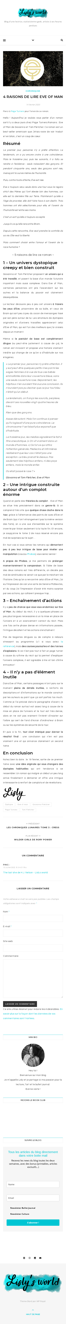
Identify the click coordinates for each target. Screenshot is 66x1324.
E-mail (7, 926)
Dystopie (9, 805)
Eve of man (23, 805)
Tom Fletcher (28, 810)
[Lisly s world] (33, 13)
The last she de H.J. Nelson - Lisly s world (25, 872)
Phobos (31, 554)
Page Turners (17, 111)
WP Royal (41, 1301)
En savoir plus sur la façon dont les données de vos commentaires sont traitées (33, 1014)
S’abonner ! (33, 1222)
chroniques (33, 91)
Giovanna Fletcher (41, 805)
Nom (6, 912)
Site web (8, 941)
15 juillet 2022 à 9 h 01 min (15, 867)
